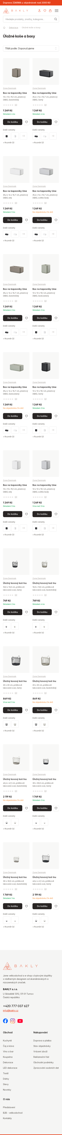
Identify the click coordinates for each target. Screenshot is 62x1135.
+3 (23, 136)
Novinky (7, 1089)
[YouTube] (20, 1021)
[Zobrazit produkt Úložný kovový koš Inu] (16, 591)
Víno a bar (8, 1051)
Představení (9, 1107)
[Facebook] (5, 1020)
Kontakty (7, 1118)
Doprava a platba (42, 1040)
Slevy (6, 1084)
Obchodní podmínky (43, 1062)
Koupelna (7, 1057)
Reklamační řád (41, 1057)
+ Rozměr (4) (8, 633)
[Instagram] (12, 1020)
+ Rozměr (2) (8, 142)
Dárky (6, 1078)
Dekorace (13, 27)
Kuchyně (7, 1040)
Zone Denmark (9, 88)
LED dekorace (10, 1068)
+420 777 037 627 (16, 1006)
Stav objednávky (42, 1046)
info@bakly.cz (10, 1010)
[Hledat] (55, 19)
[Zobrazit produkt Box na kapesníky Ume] (16, 101)
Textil (5, 1073)
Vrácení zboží (40, 1051)
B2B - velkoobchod (12, 1112)
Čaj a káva (8, 1046)
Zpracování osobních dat (46, 1068)
